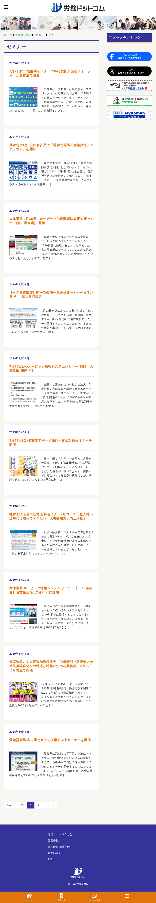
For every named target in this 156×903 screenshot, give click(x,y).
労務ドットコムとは (60, 834)
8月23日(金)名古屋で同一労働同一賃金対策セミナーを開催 (50, 442)
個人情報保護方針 (59, 847)
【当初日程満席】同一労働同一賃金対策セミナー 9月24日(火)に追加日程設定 (51, 294)
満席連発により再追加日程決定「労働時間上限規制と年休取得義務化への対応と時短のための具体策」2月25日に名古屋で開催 (51, 665)
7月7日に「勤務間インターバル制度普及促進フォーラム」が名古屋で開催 (50, 73)
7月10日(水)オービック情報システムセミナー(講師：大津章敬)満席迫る (51, 368)
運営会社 (53, 840)
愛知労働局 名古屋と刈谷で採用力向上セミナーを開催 (50, 740)
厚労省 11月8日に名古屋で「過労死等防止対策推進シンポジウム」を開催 (51, 147)
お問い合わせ (56, 853)
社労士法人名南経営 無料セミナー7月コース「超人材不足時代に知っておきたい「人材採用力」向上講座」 (51, 516)
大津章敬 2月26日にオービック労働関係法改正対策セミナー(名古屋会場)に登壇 (51, 220)
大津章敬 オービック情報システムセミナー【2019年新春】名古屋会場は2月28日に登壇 (50, 590)
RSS (50, 859)
